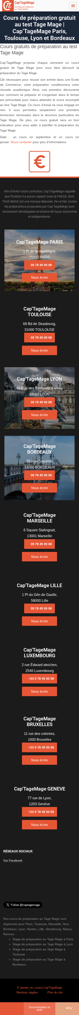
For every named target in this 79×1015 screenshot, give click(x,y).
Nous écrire (39, 277)
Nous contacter (21, 142)
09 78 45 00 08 (41, 265)
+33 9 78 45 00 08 (41, 678)
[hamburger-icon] (73, 5)
